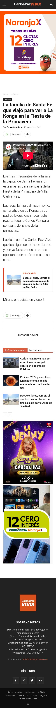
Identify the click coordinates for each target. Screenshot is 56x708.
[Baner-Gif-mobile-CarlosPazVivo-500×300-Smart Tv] (26, 562)
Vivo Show (10, 695)
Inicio (5, 94)
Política (21, 695)
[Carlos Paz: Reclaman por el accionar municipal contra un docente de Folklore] (11, 362)
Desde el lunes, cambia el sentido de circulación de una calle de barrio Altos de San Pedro (36, 282)
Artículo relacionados (15, 350)
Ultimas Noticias (14, 692)
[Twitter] (32, 680)
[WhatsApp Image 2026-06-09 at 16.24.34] (28, 483)
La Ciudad (15, 94)
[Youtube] (40, 680)
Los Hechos (30, 692)
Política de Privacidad (28, 698)
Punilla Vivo (32, 695)
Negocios (44, 695)
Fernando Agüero (14, 127)
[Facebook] (16, 680)
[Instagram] (24, 680)
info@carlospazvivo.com (35, 659)
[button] (51, 4)
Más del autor (36, 350)
